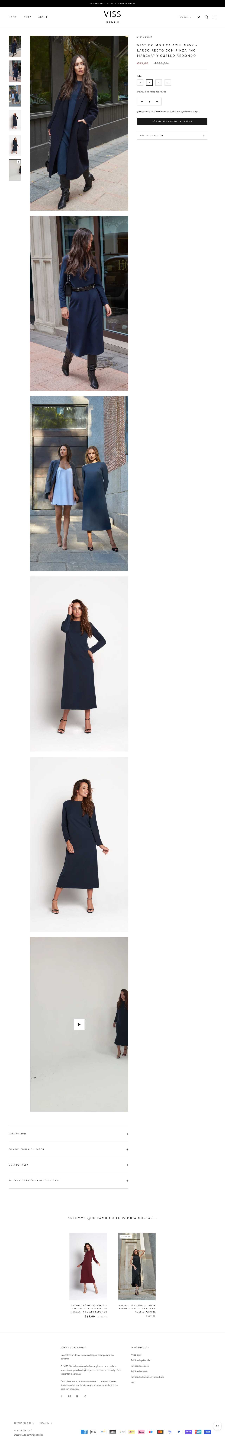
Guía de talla (18, 1165)
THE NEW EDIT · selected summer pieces (112, 3)
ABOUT (42, 17)
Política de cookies (140, 1365)
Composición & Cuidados (26, 1149)
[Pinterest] (77, 1396)
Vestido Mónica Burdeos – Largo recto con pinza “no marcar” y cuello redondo (89, 1308)
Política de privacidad (141, 1360)
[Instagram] (69, 1396)
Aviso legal (136, 1354)
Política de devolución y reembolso (147, 1376)
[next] (214, 1272)
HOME (13, 17)
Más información (151, 136)
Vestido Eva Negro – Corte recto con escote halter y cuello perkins (137, 1308)
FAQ (133, 1382)
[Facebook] (62, 1396)
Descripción (17, 1133)
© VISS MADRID (23, 1430)
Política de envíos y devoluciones (34, 1180)
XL (167, 82)
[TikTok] (85, 1396)
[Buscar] (206, 17)
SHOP (27, 17)
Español (183, 17)
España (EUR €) (22, 1423)
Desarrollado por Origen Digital (28, 1434)
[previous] (11, 1272)
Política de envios (139, 1371)
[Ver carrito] (214, 17)
